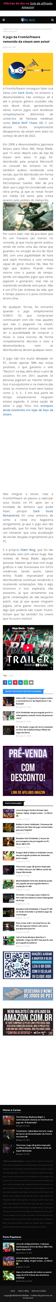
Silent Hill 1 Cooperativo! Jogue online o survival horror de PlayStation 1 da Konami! (34, 701)
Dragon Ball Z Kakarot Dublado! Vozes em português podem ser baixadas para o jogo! (34, 855)
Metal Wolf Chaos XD (27, 123)
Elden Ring (28, 550)
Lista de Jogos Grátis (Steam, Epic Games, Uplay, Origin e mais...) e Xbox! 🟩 (34, 813)
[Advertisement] (28, 1072)
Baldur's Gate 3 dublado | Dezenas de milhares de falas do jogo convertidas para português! (34, 827)
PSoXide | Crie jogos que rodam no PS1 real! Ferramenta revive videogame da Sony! (34, 897)
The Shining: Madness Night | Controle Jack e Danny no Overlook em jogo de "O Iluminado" (34, 1120)
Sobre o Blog (23, 1291)
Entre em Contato (39, 1291)
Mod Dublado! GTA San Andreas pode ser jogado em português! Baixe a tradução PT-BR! (34, 883)
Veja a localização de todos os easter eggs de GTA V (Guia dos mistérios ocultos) (34, 1275)
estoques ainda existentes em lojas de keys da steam (28, 410)
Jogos (17, 29)
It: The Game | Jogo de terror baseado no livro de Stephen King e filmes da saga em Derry (34, 730)
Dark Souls (25, 93)
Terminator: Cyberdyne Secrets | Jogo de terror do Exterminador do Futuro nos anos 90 (34, 1134)
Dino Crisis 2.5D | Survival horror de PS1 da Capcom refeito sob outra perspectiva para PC (33, 926)
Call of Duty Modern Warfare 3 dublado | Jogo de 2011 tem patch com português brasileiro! (34, 940)
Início (13, 1291)
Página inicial (8, 29)
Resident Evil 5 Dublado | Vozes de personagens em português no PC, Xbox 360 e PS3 (32, 841)
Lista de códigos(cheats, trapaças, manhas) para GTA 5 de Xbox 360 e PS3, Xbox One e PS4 (34, 1247)
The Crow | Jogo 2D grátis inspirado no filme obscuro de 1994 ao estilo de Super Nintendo (33, 869)
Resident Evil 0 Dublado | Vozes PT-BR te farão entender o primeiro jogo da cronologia (34, 912)
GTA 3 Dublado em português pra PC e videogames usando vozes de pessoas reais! (34, 715)
